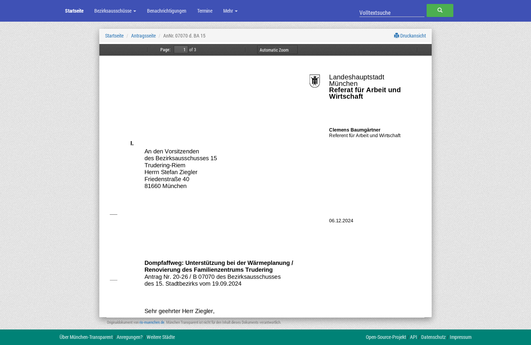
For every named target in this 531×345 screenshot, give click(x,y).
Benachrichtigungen (166, 10)
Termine (204, 10)
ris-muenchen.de (151, 322)
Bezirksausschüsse (113, 10)
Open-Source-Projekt (386, 336)
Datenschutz (433, 336)
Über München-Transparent (86, 336)
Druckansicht (412, 35)
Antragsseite (143, 35)
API (413, 336)
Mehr (228, 10)
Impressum (460, 336)
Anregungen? (130, 336)
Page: (165, 49)
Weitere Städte (161, 336)
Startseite (74, 10)
